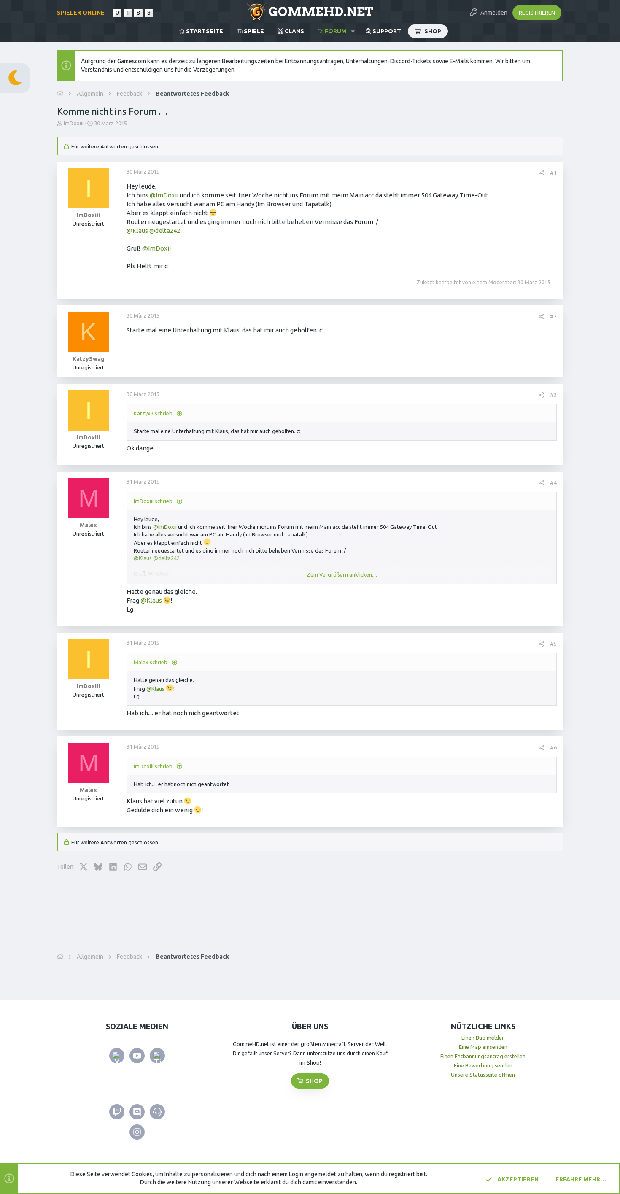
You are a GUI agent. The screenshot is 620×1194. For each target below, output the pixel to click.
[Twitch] (116, 1111)
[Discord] (137, 1111)
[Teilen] (541, 173)
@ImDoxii (164, 195)
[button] (353, 31)
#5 (553, 644)
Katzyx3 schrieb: (154, 413)
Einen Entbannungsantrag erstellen (483, 1056)
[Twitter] (116, 1055)
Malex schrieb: (151, 662)
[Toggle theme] (15, 78)
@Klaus (137, 230)
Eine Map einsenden (483, 1047)
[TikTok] (157, 1055)
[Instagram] (137, 1132)
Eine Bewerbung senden (483, 1065)
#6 (553, 747)
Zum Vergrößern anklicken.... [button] (342, 574)
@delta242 (164, 230)
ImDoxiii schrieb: (154, 501)
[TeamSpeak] (157, 1111)
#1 (553, 172)
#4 (553, 482)
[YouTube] (137, 1055)
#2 (553, 316)
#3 (553, 395)
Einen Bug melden (483, 1037)
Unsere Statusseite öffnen (483, 1075)
